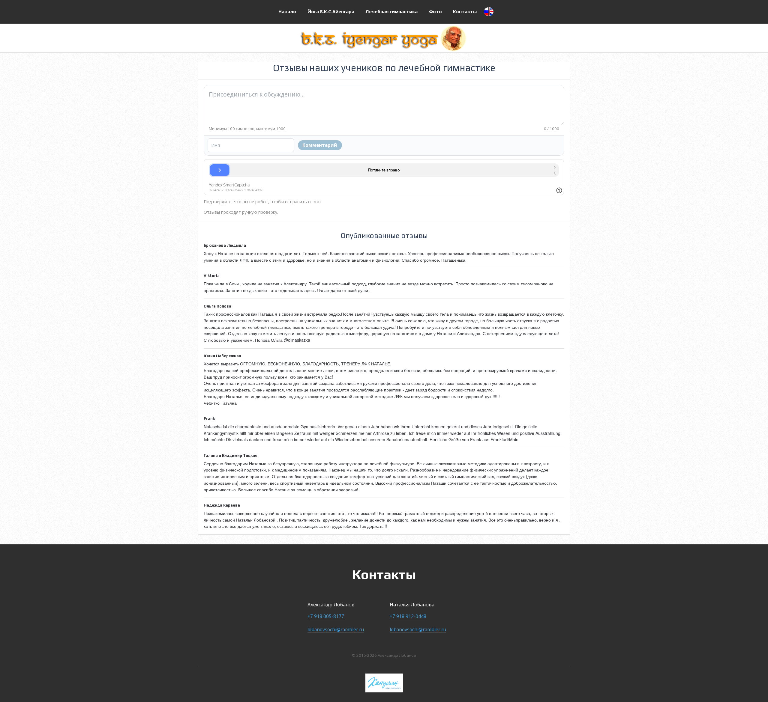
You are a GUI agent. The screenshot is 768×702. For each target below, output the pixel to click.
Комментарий (319, 145)
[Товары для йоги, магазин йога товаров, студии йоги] (384, 683)
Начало (287, 11)
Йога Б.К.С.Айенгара (331, 11)
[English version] (489, 11)
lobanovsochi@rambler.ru (336, 629)
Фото (435, 11)
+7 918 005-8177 (326, 616)
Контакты (465, 11)
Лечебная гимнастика (391, 11)
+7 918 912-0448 (408, 616)
